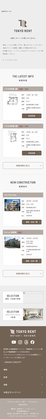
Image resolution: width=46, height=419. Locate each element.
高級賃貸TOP (4, 11)
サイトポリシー (34, 402)
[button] (5, 205)
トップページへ (11, 60)
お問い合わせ (23, 405)
